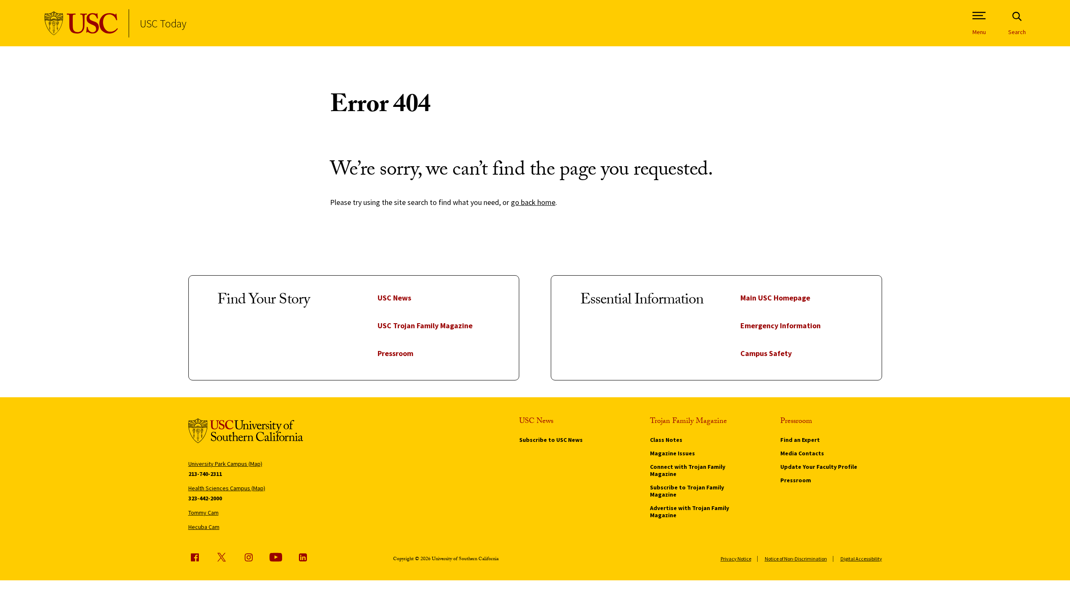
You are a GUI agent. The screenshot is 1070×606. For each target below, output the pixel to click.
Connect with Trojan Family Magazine (687, 470)
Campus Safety (766, 353)
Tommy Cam (203, 512)
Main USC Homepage (775, 298)
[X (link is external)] (221, 557)
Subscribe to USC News (551, 440)
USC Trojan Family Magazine (425, 325)
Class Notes (666, 440)
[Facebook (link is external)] (194, 557)
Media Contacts (802, 453)
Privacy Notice (736, 559)
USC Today (163, 23)
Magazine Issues (672, 453)
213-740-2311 (205, 474)
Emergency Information (780, 325)
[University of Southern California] (81, 23)
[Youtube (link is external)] (275, 557)
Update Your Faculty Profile (818, 466)
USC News (394, 298)
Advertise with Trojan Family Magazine (689, 511)
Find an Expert (800, 440)
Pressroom (395, 353)
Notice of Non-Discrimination (796, 559)
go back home (533, 202)
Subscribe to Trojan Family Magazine (687, 491)
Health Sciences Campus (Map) (226, 488)
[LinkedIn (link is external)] (302, 557)
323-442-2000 (205, 498)
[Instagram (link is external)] (248, 557)
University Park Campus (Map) (225, 464)
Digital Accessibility (861, 559)
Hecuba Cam (203, 527)
